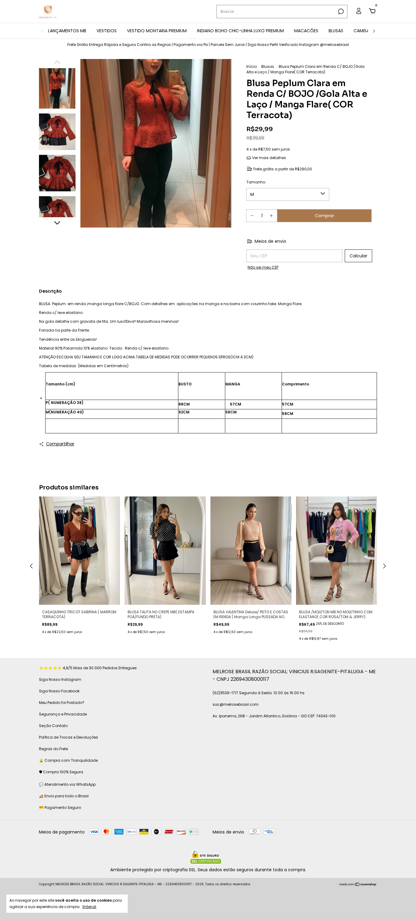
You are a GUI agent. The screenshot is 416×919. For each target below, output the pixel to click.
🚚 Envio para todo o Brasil (64, 796)
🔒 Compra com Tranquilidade (68, 760)
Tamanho (255, 182)
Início (251, 66)
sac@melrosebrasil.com (236, 704)
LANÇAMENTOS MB (67, 31)
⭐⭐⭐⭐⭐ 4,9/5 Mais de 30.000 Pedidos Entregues (88, 667)
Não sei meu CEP (263, 267)
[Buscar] (340, 11)
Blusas (267, 66)
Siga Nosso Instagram (60, 679)
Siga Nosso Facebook (59, 691)
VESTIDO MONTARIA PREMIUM (157, 31)
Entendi (89, 906)
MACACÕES (306, 31)
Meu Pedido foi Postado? (61, 702)
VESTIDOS (107, 31)
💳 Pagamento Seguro (60, 807)
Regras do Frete (53, 748)
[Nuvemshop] (358, 885)
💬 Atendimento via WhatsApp (67, 784)
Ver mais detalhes (268, 157)
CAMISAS (363, 31)
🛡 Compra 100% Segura (61, 772)
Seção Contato (53, 725)
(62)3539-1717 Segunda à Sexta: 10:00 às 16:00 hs (259, 692)
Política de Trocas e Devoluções (68, 737)
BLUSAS (336, 31)
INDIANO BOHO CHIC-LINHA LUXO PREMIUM (240, 31)
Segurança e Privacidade (63, 714)
